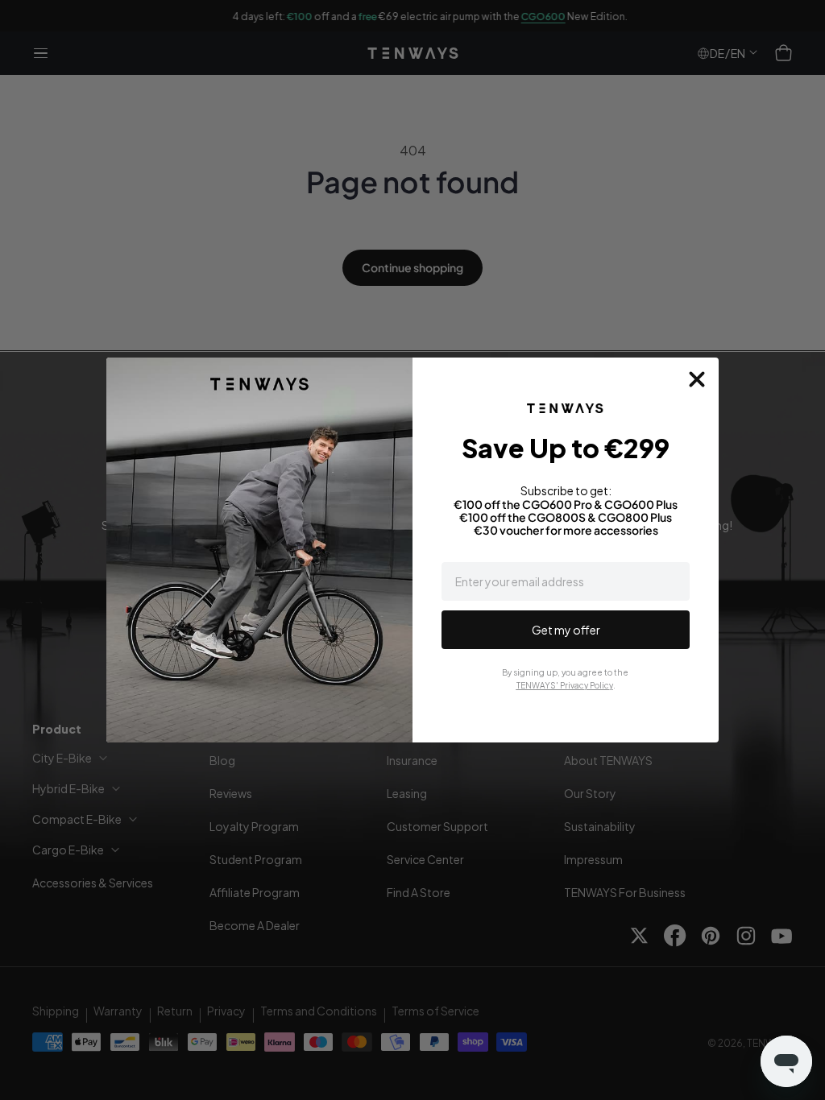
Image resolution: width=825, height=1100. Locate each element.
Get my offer (566, 629)
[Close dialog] (697, 379)
